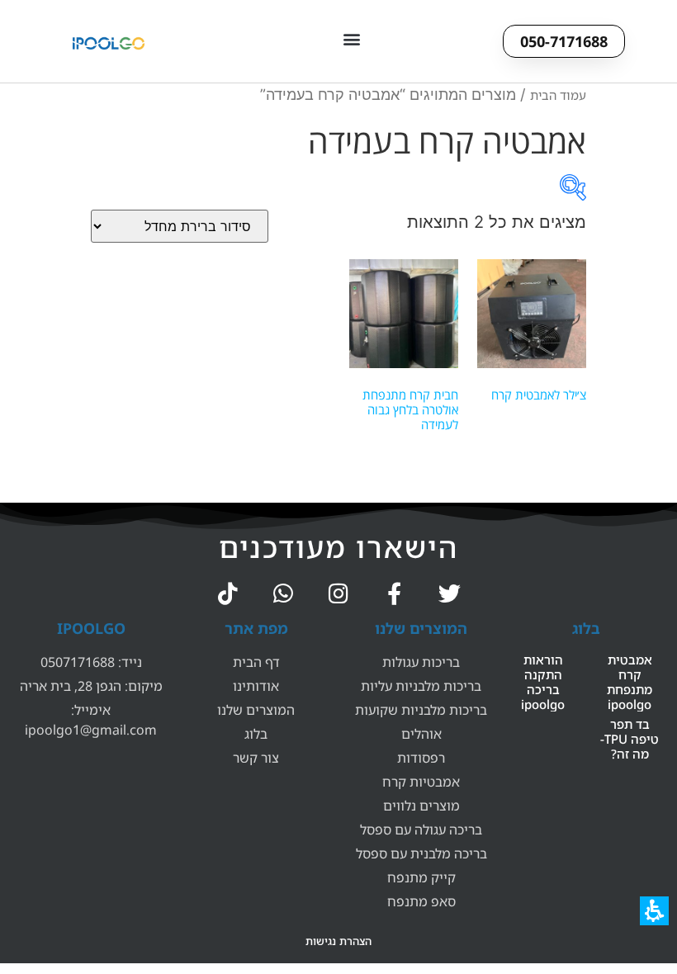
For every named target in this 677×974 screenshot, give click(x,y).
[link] (449, 593)
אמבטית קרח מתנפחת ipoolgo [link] (629, 681)
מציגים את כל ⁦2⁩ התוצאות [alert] (496, 222)
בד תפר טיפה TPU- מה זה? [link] (629, 739)
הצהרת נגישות (338, 941)
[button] (351, 38)
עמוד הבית (558, 95)
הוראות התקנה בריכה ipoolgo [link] (543, 681)
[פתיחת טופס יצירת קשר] (573, 187)
